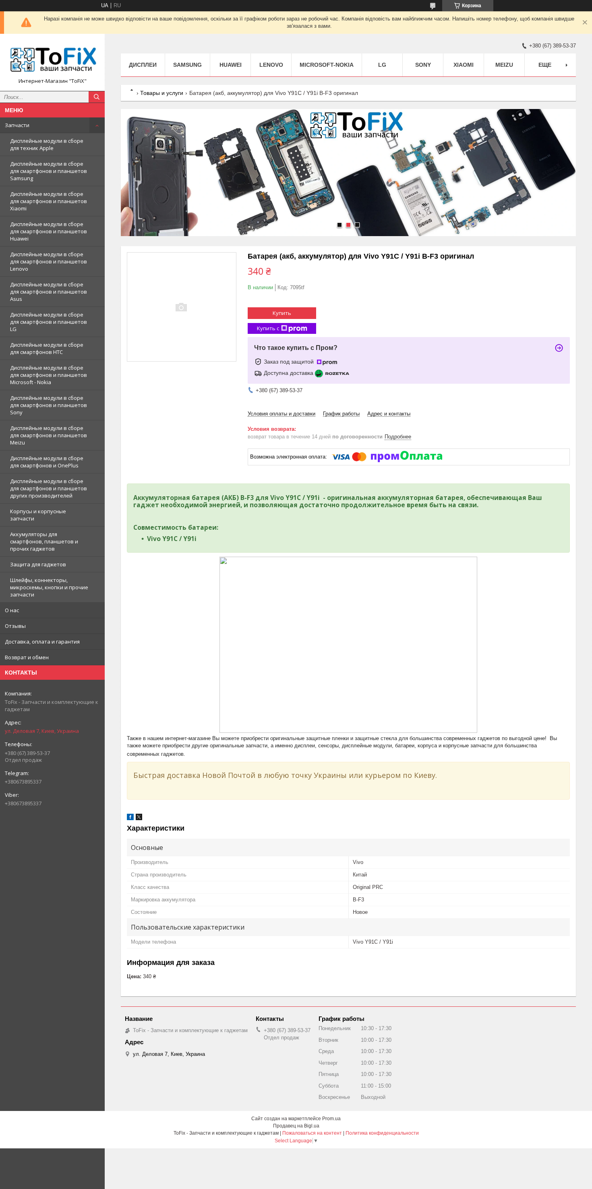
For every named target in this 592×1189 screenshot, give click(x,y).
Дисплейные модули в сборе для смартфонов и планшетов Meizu (48, 435)
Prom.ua (331, 1118)
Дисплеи (143, 65)
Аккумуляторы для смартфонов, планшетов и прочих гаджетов (44, 541)
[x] (139, 818)
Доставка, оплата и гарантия (42, 641)
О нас (12, 610)
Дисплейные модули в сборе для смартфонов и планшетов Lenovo (48, 261)
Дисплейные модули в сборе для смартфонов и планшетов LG (48, 322)
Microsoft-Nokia (327, 65)
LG (382, 65)
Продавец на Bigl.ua (296, 1126)
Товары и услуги (161, 93)
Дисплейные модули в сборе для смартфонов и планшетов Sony (48, 405)
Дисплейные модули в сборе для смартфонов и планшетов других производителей (48, 488)
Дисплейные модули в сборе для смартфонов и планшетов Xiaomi (48, 201)
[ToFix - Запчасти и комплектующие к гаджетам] (52, 59)
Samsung (187, 65)
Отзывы (15, 625)
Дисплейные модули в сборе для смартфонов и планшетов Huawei (48, 231)
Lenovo (271, 65)
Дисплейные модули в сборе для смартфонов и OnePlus (46, 462)
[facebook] (130, 818)
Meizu (504, 65)
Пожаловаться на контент (312, 1133)
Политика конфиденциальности (382, 1133)
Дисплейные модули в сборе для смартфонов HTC (46, 348)
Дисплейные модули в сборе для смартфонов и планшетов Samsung (48, 171)
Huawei (230, 65)
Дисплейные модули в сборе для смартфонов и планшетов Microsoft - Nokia (48, 375)
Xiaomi (463, 65)
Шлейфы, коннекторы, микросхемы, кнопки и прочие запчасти (49, 587)
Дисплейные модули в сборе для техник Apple (46, 144)
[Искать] (97, 97)
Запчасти (17, 125)
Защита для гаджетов (38, 564)
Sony (423, 65)
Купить (282, 313)
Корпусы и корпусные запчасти (38, 515)
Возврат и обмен (27, 657)
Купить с (268, 328)
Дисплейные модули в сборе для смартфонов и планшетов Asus (48, 291)
